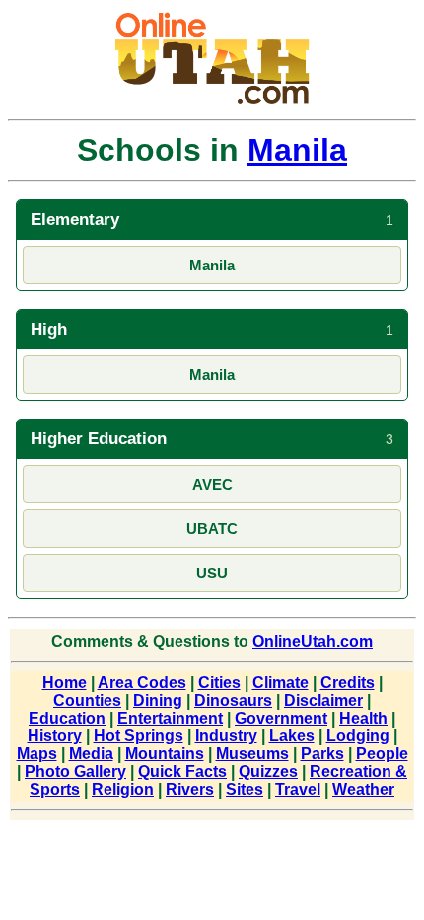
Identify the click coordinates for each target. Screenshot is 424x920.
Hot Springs (138, 736)
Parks (322, 753)
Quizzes (268, 771)
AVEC (212, 484)
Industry (226, 736)
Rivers (190, 789)
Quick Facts (182, 771)
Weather (363, 789)
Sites (244, 789)
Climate (280, 682)
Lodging (357, 736)
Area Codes (142, 682)
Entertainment (170, 718)
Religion (123, 789)
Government (281, 718)
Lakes (292, 736)
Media (91, 753)
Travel (297, 789)
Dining (157, 700)
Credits (347, 682)
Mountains (164, 753)
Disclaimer (323, 700)
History (55, 736)
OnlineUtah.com (312, 641)
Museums (252, 753)
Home (64, 682)
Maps (37, 753)
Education (67, 718)
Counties (87, 700)
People (382, 753)
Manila (297, 150)
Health (363, 718)
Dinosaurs (233, 700)
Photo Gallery (75, 771)
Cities (219, 682)
